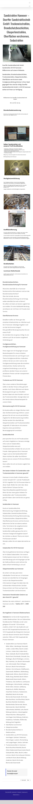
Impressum (24, 792)
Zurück (24, 780)
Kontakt (19, 792)
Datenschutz (16, 794)
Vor (28, 780)
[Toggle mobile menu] (30, 3)
